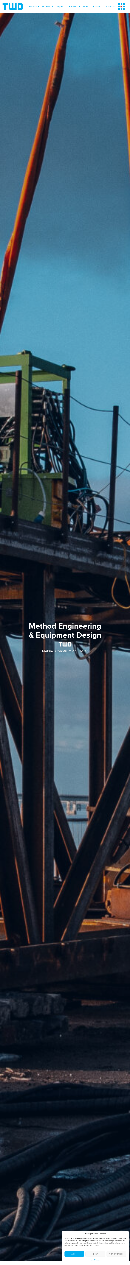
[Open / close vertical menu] (121, 6)
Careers (97, 6)
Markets (33, 6)
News (85, 6)
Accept (74, 1254)
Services (73, 6)
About (109, 6)
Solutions (46, 6)
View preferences (116, 1254)
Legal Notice (95, 1260)
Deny (95, 1254)
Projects (60, 6)
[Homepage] (13, 6)
